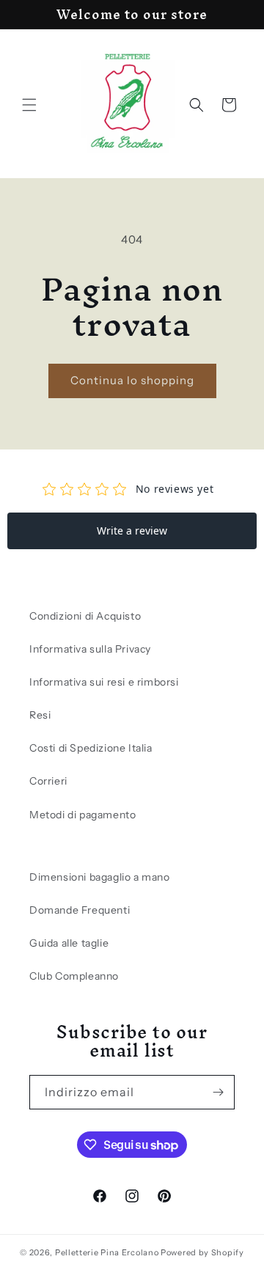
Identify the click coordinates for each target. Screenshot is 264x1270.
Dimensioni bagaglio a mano (99, 877)
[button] (29, 105)
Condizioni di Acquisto (85, 616)
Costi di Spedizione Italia (91, 748)
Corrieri (48, 781)
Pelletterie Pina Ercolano (107, 1252)
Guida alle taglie (69, 943)
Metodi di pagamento (82, 814)
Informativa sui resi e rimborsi (104, 682)
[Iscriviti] (218, 1092)
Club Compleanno (74, 976)
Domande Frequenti (79, 910)
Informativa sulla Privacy (90, 649)
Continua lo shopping (132, 380)
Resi (40, 715)
